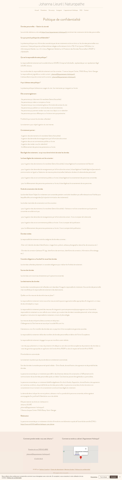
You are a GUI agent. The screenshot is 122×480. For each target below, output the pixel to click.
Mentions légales (69, 469)
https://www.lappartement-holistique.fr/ (54, 32)
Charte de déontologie (57, 469)
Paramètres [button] (94, 477)
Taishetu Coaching (44, 469)
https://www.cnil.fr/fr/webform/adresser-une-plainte (37, 424)
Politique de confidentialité (82, 469)
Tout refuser (103, 477)
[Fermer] (120, 477)
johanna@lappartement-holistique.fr (63, 74)
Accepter (113, 477)
